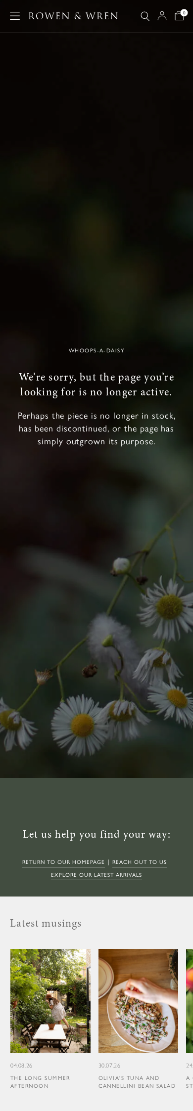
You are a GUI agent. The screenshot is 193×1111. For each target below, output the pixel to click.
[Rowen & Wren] (73, 16)
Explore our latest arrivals (96, 875)
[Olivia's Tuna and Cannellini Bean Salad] (138, 1020)
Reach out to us (139, 862)
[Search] (145, 16)
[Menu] (15, 16)
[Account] (162, 16)
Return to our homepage (63, 862)
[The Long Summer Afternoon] (50, 1020)
